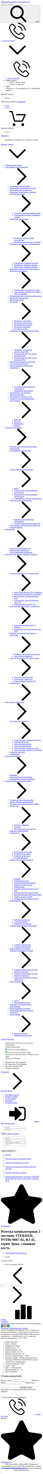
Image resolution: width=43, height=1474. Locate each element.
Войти (36, 1121)
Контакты (9, 1101)
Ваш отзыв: (30, 1383)
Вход (3, 1123)
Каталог (4, 1091)
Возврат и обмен (11, 1097)
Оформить (22, 102)
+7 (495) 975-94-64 (8, 41)
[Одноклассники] (5, 1326)
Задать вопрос (10, 1099)
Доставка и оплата (12, 1095)
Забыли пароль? (13, 1134)
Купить (4, 1319)
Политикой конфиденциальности (14, 1468)
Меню (9, 1091)
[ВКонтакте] (2, 1326)
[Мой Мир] (8, 1326)
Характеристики (15, 1328)
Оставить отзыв (11, 1103)
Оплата (3, 1039)
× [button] (1, 1472)
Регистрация (10, 1123)
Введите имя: (6, 1380)
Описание (4, 1328)
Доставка (10, 1039)
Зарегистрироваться (8, 1151)
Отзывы (25, 1328)
